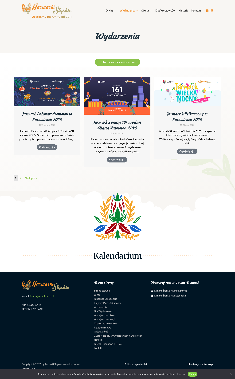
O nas (97, 294)
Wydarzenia (100, 307)
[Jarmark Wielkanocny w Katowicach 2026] (187, 91)
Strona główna (102, 290)
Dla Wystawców (103, 311)
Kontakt (98, 348)
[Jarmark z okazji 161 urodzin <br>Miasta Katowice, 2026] (117, 95)
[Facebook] (207, 10)
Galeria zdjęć (101, 331)
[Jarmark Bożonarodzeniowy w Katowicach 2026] (47, 91)
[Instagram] (212, 10)
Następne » (31, 178)
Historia (98, 339)
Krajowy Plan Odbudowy (107, 302)
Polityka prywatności (136, 364)
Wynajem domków (104, 315)
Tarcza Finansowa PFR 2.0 (108, 343)
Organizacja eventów (105, 323)
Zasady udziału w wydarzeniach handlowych (118, 335)
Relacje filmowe (102, 327)
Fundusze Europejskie (105, 298)
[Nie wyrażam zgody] (231, 374)
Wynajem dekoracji (104, 319)
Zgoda (192, 374)
